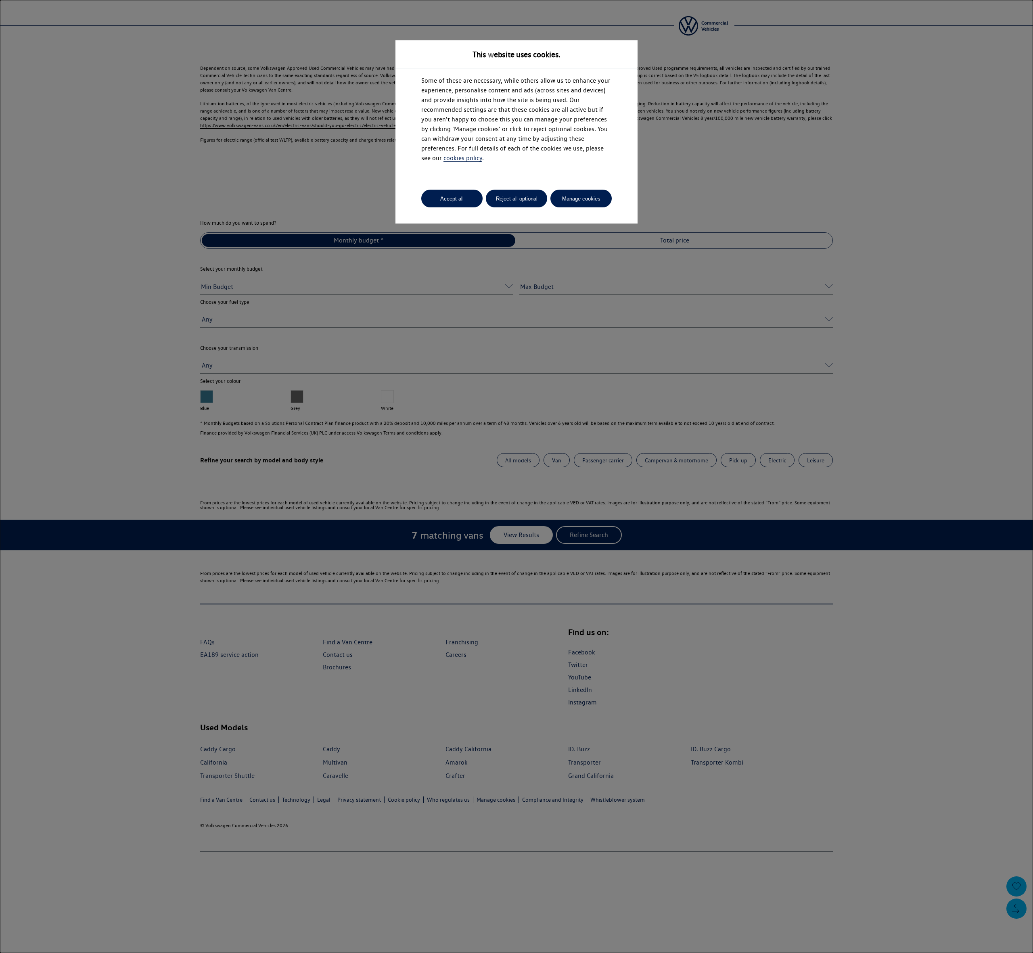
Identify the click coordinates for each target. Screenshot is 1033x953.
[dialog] (516, 476)
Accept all (452, 199)
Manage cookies (581, 199)
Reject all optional (516, 199)
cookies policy (462, 158)
